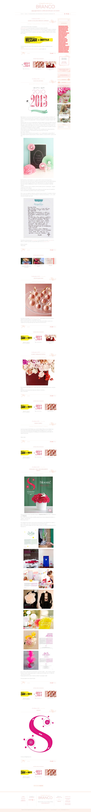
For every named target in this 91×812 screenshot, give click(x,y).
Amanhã (38, 710)
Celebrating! (29, 23)
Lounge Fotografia (61, 38)
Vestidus (65, 49)
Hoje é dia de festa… (38, 80)
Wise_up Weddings (61, 50)
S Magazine (46, 426)
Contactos (67, 796)
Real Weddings (60, 42)
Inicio (22, 13)
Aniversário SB (31, 83)
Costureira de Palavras (37, 23)
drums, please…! (38, 423)
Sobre (23, 796)
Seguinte (41, 785)
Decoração (60, 31)
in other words (64, 35)
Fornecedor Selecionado (38, 426)
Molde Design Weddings (62, 39)
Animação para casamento (62, 27)
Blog (26, 13)
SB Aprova (60, 43)
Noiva (66, 39)
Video (67, 49)
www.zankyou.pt (45, 803)
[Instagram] (69, 14)
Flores (40, 357)
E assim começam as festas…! (38, 354)
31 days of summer (61, 26)
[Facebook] (64, 14)
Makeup (65, 38)
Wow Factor (66, 50)
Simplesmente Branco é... (62, 45)
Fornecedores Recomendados (36, 13)
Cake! (59, 30)
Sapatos (64, 42)
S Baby (40, 133)
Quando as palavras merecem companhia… (38, 20)
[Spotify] (68, 14)
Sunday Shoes (64, 46)
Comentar (28, 53)
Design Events (46, 241)
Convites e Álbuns (63, 30)
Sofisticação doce (38, 278)
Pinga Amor (50, 240)
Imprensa (23, 798)
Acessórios (66, 26)
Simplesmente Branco (44, 83)
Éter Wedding (34, 240)
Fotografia (60, 35)
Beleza (67, 27)
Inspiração (44, 23)
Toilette (68, 46)
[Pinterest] (66, 14)
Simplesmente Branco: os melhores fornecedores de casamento (45, 5)
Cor (37, 357)
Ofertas (48, 23)
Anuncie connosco (49, 13)
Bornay (32, 387)
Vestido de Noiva (61, 49)
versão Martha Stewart (34, 318)
